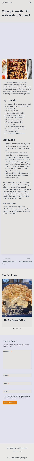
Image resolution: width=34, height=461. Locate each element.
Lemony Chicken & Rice (9, 261)
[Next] (29, 303)
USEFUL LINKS (22, 448)
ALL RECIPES (11, 448)
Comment (7, 351)
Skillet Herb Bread (25, 260)
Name (6, 375)
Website (6, 391)
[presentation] (17, 298)
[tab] (13, 328)
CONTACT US (17, 451)
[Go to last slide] (4, 303)
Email (6, 383)
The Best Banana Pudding (15, 320)
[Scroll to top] (30, 458)
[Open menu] (30, 2)
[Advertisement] (17, 41)
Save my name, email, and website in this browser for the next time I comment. (17, 397)
